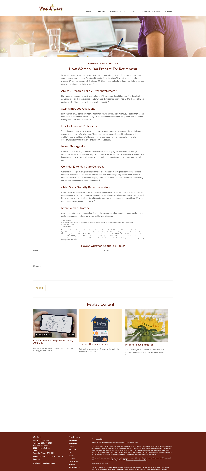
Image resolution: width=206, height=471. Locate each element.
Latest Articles (74, 461)
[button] (88, 11)
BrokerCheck (134, 442)
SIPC (98, 469)
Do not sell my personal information (136, 460)
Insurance (72, 449)
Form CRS (99, 439)
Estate (71, 446)
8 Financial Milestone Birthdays (94, 344)
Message (37, 266)
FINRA (94, 469)
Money (71, 455)
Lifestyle (72, 458)
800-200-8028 (46, 443)
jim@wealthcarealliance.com (44, 463)
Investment (73, 443)
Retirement (73, 440)
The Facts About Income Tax (139, 345)
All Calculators (74, 467)
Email (106, 250)
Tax (70, 452)
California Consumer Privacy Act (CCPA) (152, 458)
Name (35, 250)
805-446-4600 (44, 440)
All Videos (72, 464)
